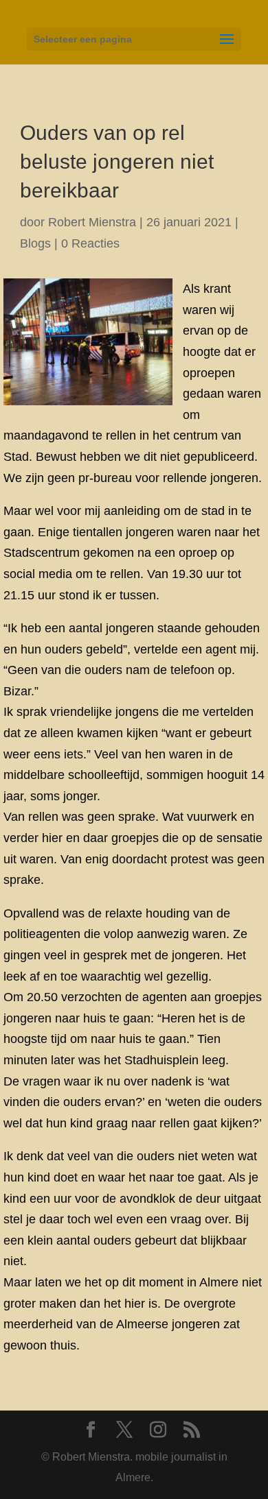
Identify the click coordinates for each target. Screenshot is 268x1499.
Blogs (35, 243)
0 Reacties (90, 243)
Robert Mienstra (92, 222)
